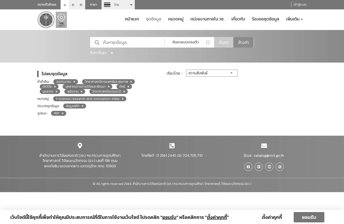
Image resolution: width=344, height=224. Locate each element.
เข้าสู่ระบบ (300, 4)
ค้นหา (223, 42)
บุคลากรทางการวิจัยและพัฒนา (86, 86)
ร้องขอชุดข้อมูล (265, 18)
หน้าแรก (132, 18)
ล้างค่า (243, 42)
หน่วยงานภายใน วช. (207, 18)
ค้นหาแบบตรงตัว (185, 42)
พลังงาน (72, 91)
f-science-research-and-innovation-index (88, 98)
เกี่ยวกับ (238, 18)
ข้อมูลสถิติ (72, 106)
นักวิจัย (47, 86)
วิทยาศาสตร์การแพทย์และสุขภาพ (106, 81)
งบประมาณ (63, 81)
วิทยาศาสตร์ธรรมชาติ (106, 91)
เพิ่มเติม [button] (293, 18)
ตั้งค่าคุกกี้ (272, 217)
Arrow (118, 4)
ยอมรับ (309, 217)
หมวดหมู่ (175, 18)
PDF (56, 113)
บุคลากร (48, 91)
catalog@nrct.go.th (269, 155)
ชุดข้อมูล (153, 18)
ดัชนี (122, 86)
